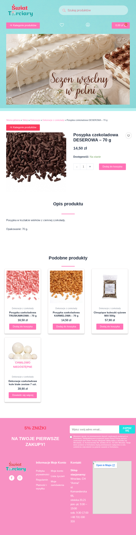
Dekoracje (35, 120)
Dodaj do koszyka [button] (23, 326)
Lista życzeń (58, 476)
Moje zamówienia (57, 483)
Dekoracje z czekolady (53, 120)
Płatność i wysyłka (41, 487)
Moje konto (57, 470)
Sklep (25, 120)
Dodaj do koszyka (112, 166)
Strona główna (13, 120)
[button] (128, 135)
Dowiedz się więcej (22, 395)
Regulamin (42, 479)
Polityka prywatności (42, 472)
